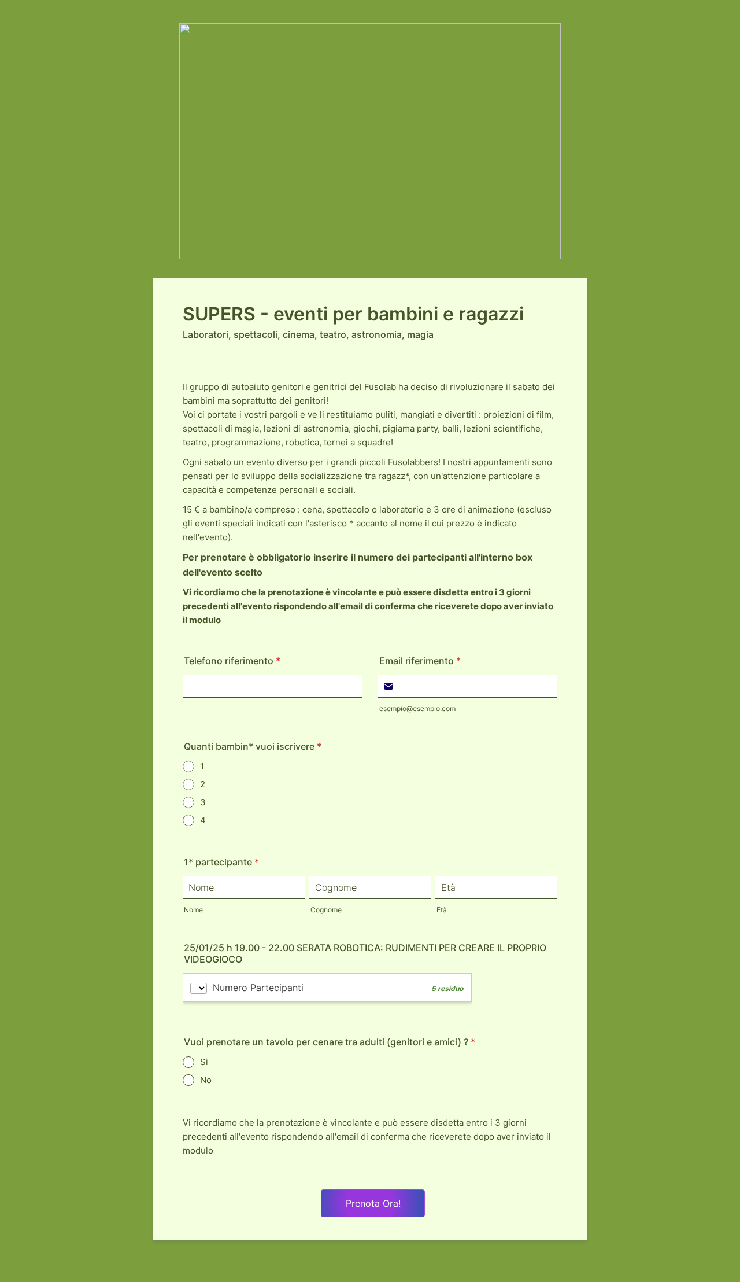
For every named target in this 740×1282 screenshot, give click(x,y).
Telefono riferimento (232, 660)
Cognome (326, 909)
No (206, 1079)
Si (204, 1061)
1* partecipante (221, 862)
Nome (193, 909)
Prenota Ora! (373, 1203)
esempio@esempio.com (417, 708)
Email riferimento (420, 660)
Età (441, 909)
